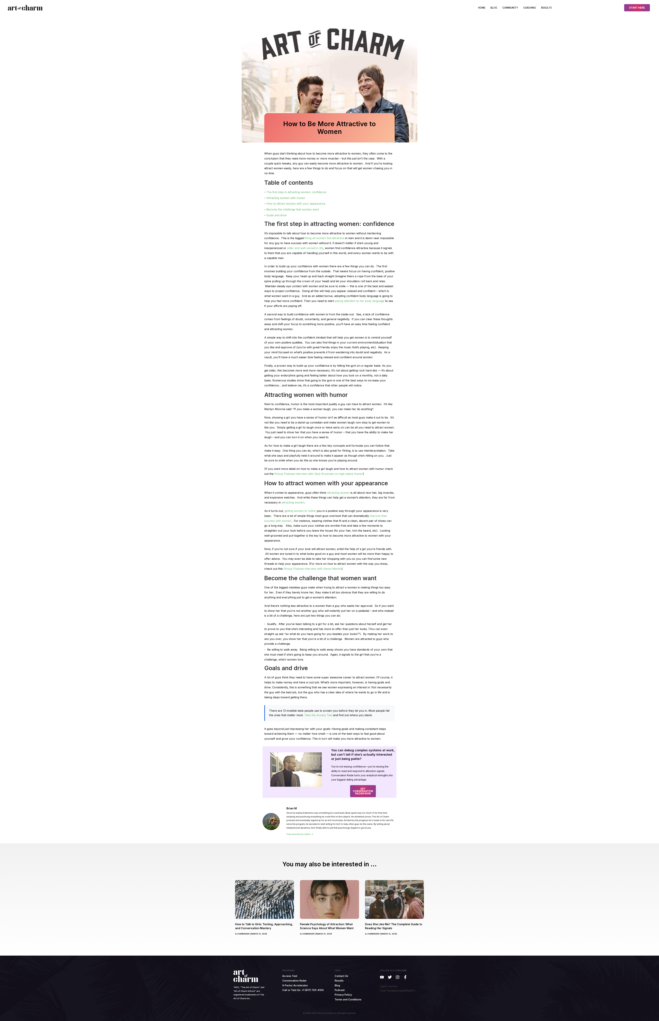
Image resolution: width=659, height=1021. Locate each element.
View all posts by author (298, 834)
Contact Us (341, 975)
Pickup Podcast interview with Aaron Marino (313, 568)
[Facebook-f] (405, 977)
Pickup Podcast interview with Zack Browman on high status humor (318, 473)
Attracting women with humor (285, 198)
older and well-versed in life (305, 248)
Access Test (289, 975)
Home (481, 7)
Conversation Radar (294, 980)
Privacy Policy (343, 994)
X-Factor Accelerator (295, 985)
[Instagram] (397, 977)
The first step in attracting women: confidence (296, 192)
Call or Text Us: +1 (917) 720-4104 (303, 990)
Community (510, 7)
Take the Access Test (318, 715)
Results (546, 7)
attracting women (338, 492)
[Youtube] (381, 977)
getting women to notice (300, 511)
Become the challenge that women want (292, 209)
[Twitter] (389, 977)
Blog (493, 7)
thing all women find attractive (324, 238)
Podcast (340, 990)
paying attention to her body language (359, 301)
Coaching (529, 7)
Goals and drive (276, 215)
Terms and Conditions (348, 999)
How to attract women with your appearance (295, 203)
